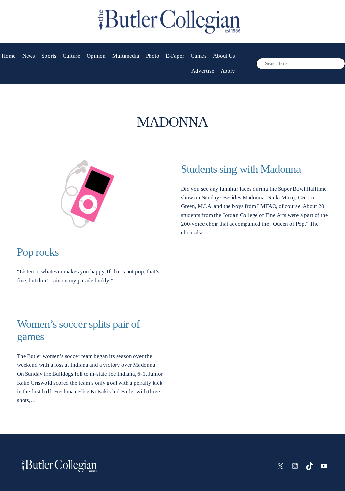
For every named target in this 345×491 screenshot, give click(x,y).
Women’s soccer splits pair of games (78, 330)
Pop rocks (38, 252)
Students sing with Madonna (241, 169)
